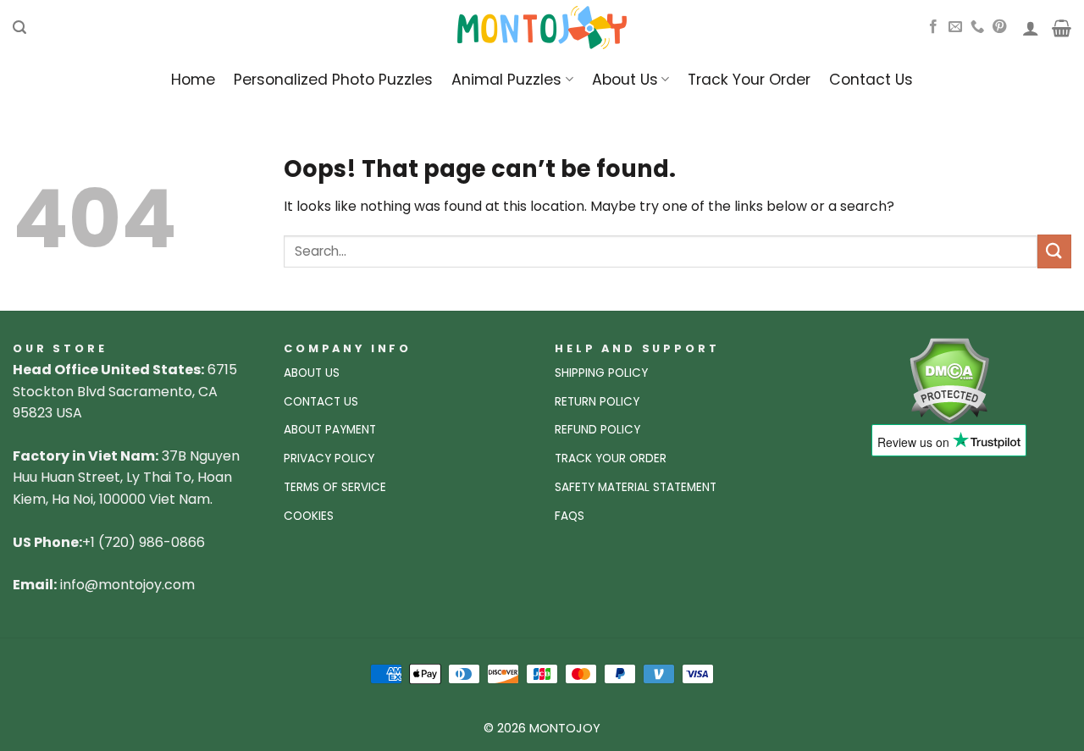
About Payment (330, 430)
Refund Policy (597, 430)
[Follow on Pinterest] (999, 27)
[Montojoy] (542, 27)
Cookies (309, 516)
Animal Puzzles (506, 79)
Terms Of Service (335, 487)
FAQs (569, 516)
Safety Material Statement (635, 487)
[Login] (1030, 28)
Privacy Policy (329, 458)
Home (193, 79)
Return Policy (597, 402)
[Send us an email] (955, 27)
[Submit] (1054, 251)
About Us (625, 79)
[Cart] (1061, 28)
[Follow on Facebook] (933, 27)
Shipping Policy (601, 373)
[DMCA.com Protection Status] (949, 379)
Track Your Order (749, 79)
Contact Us (871, 79)
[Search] (19, 27)
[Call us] (977, 27)
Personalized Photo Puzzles (333, 79)
